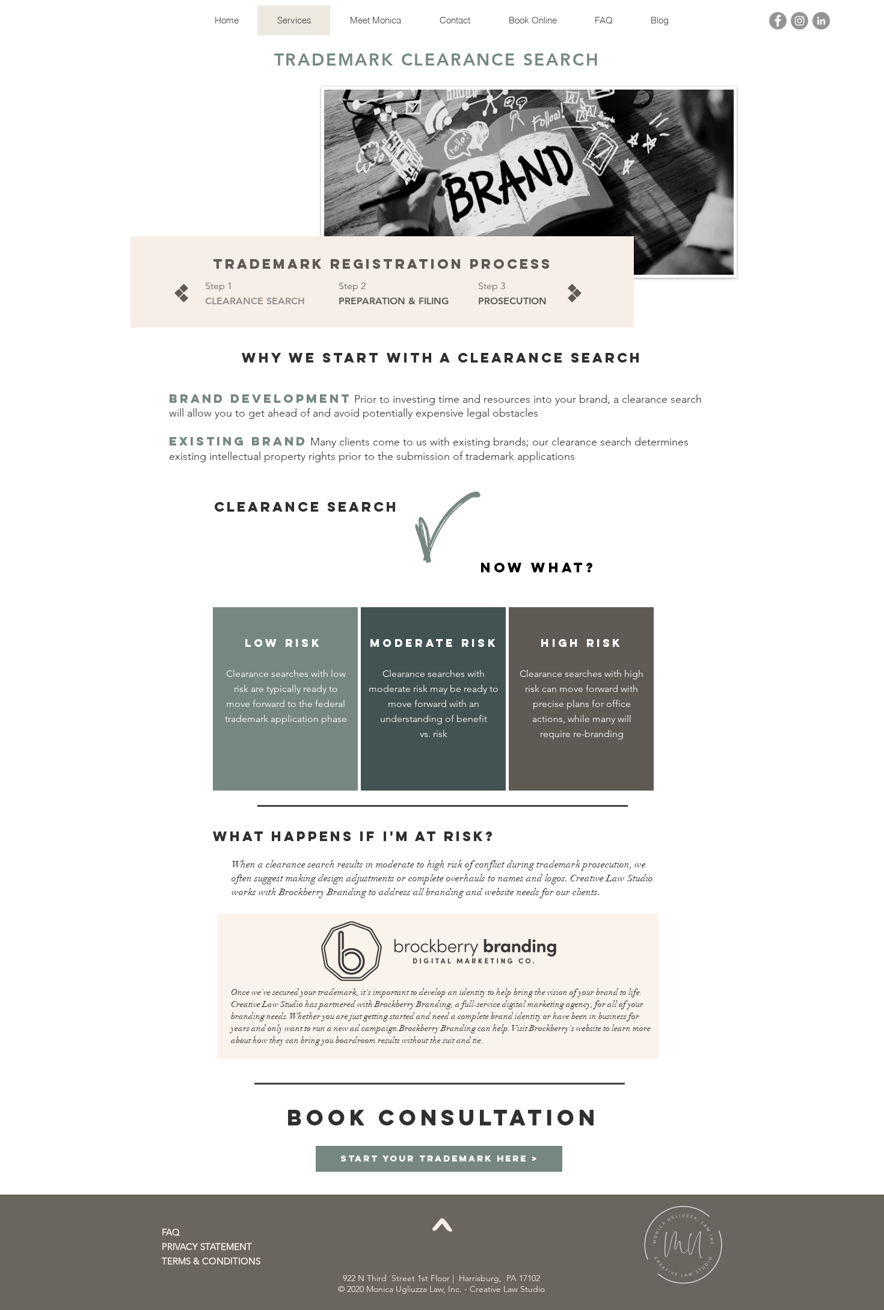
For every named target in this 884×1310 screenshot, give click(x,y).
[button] (211, 1246)
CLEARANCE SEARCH (255, 301)
